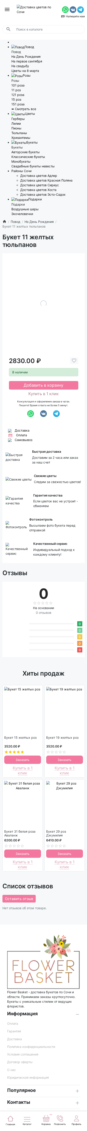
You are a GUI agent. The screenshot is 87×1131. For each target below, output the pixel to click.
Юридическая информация (28, 1077)
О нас (11, 1070)
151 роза (18, 104)
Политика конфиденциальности (31, 1047)
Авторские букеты (25, 152)
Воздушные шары (25, 209)
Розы (27, 75)
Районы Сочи (21, 171)
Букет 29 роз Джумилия (56, 833)
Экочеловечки (22, 214)
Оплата (21, 435)
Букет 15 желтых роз (20, 737)
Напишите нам (75, 16)
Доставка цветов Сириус (39, 185)
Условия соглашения (22, 1054)
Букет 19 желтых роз (62, 737)
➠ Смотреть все (23, 109)
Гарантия (14, 1031)
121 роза (17, 95)
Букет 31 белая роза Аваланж (19, 833)
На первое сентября (26, 61)
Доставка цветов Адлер (38, 175)
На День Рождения (26, 56)
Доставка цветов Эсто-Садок (43, 194)
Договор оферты (20, 1062)
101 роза (18, 85)
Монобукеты (21, 161)
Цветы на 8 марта (25, 71)
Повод (29, 47)
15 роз (16, 99)
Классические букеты (28, 157)
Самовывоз (23, 440)
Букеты (32, 142)
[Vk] (73, 9)
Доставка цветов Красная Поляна (46, 180)
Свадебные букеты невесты (33, 166)
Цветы (30, 113)
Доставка (22, 430)
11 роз (16, 90)
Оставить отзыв (19, 898)
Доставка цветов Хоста (38, 190)
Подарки (35, 199)
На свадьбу (20, 66)
